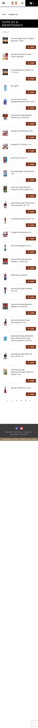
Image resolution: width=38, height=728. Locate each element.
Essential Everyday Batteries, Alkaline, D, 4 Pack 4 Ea (21, 305)
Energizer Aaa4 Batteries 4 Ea (22, 131)
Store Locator (18, 432)
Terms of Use (24, 434)
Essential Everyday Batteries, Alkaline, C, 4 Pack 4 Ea (21, 260)
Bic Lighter (15, 86)
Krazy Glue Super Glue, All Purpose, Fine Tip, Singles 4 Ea (22, 188)
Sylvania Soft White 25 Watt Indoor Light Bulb (21, 55)
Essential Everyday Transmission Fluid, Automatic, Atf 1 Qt (23, 204)
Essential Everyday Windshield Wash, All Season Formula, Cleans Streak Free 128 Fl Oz (22, 338)
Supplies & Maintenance (19, 14)
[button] (31, 47)
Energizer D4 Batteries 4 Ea (21, 232)
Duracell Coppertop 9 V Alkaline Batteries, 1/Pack (22, 39)
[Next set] (30, 401)
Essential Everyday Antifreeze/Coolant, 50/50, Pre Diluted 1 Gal (22, 372)
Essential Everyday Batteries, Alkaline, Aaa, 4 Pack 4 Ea (21, 116)
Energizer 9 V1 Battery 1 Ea (21, 144)
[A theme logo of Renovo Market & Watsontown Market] (14, 3)
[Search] (22, 2)
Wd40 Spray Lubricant (19, 275)
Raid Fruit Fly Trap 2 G (19, 158)
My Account (9, 432)
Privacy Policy (14, 434)
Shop (4, 14)
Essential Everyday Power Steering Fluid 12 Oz (20, 321)
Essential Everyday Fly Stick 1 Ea (22, 219)
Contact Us (27, 432)
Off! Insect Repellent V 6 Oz (21, 246)
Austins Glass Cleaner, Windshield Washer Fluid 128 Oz (23, 100)
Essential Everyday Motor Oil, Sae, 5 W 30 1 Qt (21, 355)
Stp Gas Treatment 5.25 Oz (21, 388)
